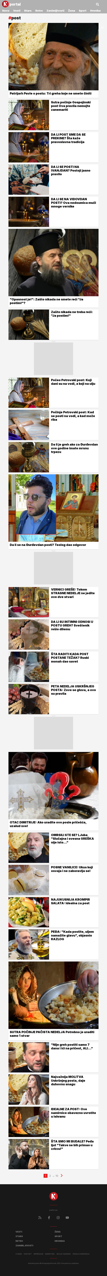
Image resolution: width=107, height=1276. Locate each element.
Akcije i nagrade (64, 1254)
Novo (5, 10)
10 (57, 1175)
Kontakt (28, 1254)
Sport (82, 10)
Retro (39, 10)
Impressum (38, 1254)
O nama (19, 1254)
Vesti (16, 10)
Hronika (95, 10)
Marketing (50, 1254)
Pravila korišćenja (81, 1254)
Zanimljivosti (55, 10)
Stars (28, 10)
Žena (71, 10)
